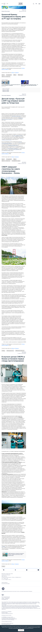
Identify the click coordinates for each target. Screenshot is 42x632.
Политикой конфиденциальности (27, 628)
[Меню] (39, 4)
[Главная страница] (20, 4)
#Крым (15, 159)
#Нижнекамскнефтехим (20, 350)
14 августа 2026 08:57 (22, 353)
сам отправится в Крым (18, 135)
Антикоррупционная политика (6, 615)
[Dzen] (27, 570)
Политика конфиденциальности (7, 621)
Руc (2, 3)
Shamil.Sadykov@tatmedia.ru (6, 624)
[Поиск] (33, 3)
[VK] (3, 570)
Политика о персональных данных (7, 613)
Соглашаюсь (21, 630)
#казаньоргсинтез (10, 350)
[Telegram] (15, 570)
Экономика (24, 162)
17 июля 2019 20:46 (22, 95)
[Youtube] (38, 570)
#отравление (9, 159)
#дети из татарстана (6, 76)
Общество (24, 94)
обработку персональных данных (34, 627)
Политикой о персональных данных (15, 628)
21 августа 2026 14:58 (22, 163)
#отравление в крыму (16, 160)
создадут (3, 546)
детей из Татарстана (16, 115)
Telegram (17, 72)
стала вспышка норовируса (12, 148)
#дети (3, 159)
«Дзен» (13, 72)
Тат (7, 3)
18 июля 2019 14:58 (22, 11)
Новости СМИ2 (5, 89)
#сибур (3, 350)
